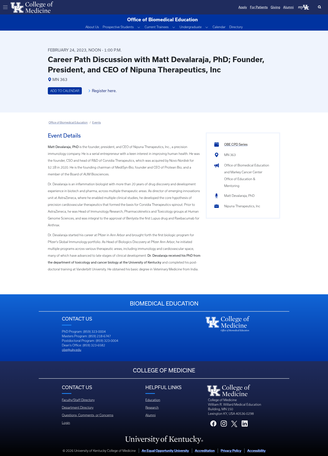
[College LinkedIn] (245, 424)
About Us (92, 27)
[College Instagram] (224, 424)
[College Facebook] (213, 424)
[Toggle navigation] (5, 7)
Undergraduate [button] (191, 27)
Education (152, 400)
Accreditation (205, 450)
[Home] (32, 7)
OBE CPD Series (236, 144)
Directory (236, 27)
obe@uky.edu (71, 350)
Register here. (104, 91)
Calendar (219, 27)
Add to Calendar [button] (64, 91)
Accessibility (256, 450)
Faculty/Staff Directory (78, 400)
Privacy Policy (231, 450)
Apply (242, 7)
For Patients (259, 7)
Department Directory (77, 407)
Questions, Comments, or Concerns (87, 415)
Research (152, 407)
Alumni (288, 7)
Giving (275, 7)
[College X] (234, 423)
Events (96, 122)
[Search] (320, 7)
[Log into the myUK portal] (304, 7)
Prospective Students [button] (118, 27)
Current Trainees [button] (157, 27)
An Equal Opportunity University (165, 450)
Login (66, 422)
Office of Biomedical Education (68, 122)
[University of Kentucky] (164, 439)
